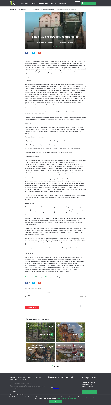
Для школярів (43, 3)
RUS (98, 3)
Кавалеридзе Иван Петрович (54, 277)
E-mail (48, 292)
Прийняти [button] (55, 401)
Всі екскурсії (25, 3)
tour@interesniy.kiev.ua (88, 386)
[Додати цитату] (26, 296)
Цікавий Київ (13, 9)
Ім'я (26, 292)
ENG (100, 3)
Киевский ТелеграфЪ (69, 42)
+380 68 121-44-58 (88, 384)
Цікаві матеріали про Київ (24, 9)
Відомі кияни (36, 9)
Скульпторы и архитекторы (47, 9)
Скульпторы (39, 277)
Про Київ (53, 3)
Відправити (31, 307)
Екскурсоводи (37, 377)
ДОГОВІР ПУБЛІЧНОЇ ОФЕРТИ (18, 379)
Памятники (30, 277)
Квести (34, 3)
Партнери (12, 377)
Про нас (29, 377)
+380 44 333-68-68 (88, 383)
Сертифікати (63, 3)
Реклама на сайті (21, 377)
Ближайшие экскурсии (37, 319)
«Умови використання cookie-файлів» (66, 398)
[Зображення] (29, 296)
